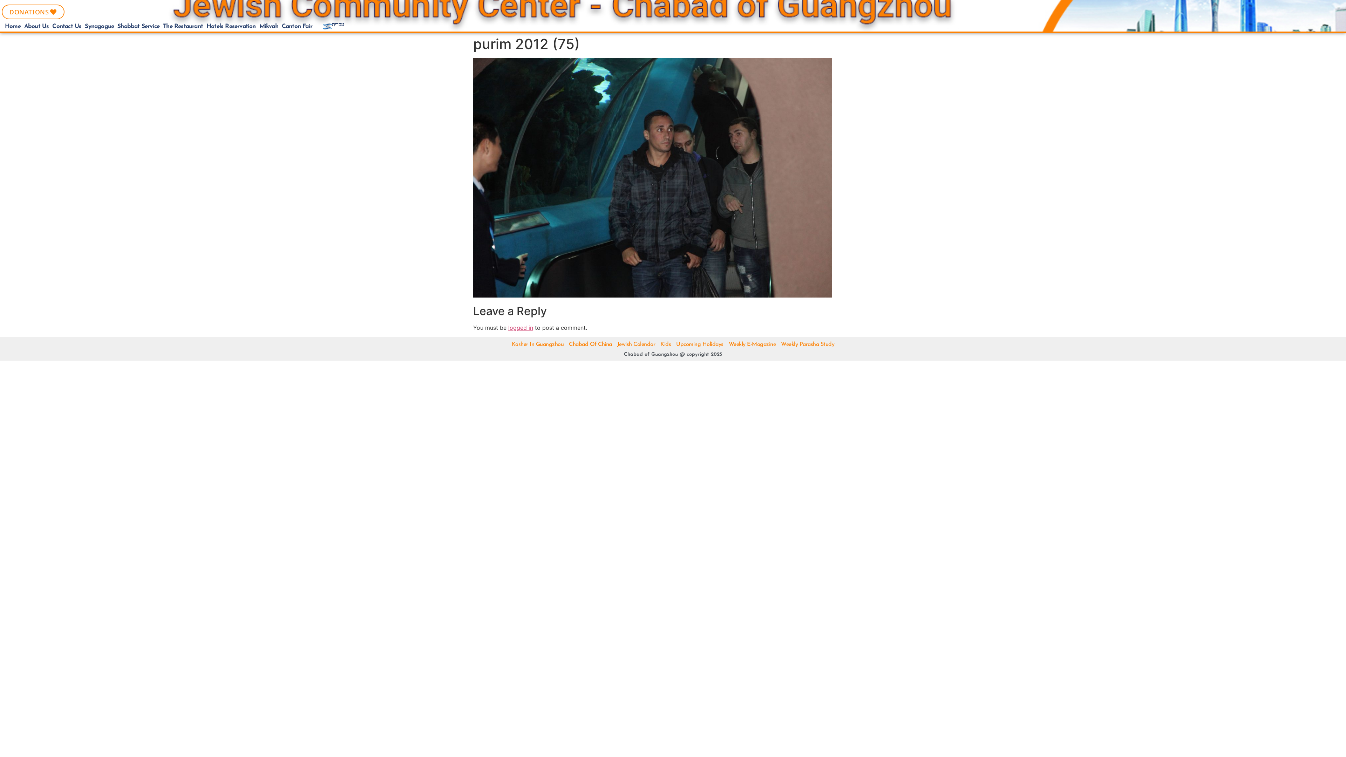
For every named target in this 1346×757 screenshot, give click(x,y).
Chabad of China (590, 344)
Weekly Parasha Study (807, 344)
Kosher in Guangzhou (538, 344)
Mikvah (268, 26)
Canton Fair (297, 26)
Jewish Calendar (636, 344)
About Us (36, 26)
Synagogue (99, 26)
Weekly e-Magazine (752, 344)
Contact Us (66, 26)
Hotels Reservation (231, 26)
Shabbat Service (138, 26)
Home (13, 26)
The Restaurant (183, 26)
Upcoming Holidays (699, 344)
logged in (520, 327)
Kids (665, 344)
